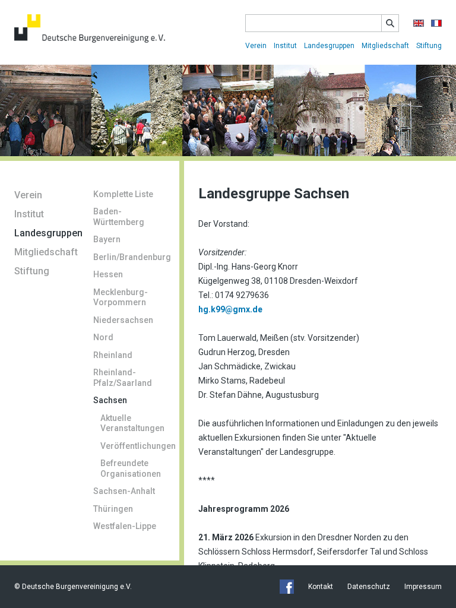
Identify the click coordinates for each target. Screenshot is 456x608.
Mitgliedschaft (385, 46)
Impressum (423, 586)
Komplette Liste (123, 194)
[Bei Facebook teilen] (287, 587)
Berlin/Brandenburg (129, 257)
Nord (103, 337)
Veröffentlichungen (132, 446)
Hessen (108, 274)
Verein (256, 46)
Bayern (107, 239)
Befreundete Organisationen (130, 468)
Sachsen (110, 400)
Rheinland (112, 355)
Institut (285, 46)
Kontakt (320, 586)
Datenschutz (368, 586)
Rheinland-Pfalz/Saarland (122, 378)
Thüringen (113, 509)
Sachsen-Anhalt (124, 491)
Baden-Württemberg (118, 217)
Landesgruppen (329, 46)
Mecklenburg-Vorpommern (120, 297)
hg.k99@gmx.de (230, 309)
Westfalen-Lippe (124, 526)
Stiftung (429, 46)
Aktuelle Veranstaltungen (132, 423)
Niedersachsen (123, 320)
